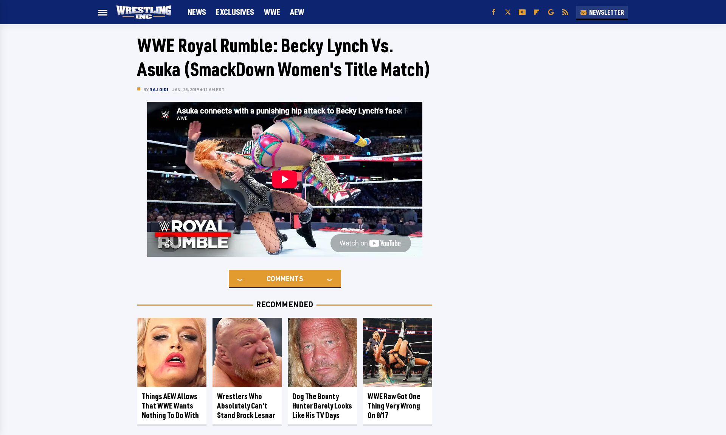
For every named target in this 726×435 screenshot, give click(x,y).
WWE (272, 12)
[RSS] (565, 12)
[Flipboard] (536, 12)
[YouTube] (522, 12)
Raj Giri (159, 89)
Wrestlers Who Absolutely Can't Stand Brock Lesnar (246, 406)
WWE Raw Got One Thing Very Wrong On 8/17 (394, 406)
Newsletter (606, 12)
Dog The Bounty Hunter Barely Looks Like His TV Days (322, 406)
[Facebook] (493, 12)
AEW (297, 12)
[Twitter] (507, 12)
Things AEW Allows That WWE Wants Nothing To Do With (170, 406)
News (197, 12)
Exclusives (235, 12)
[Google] (551, 12)
